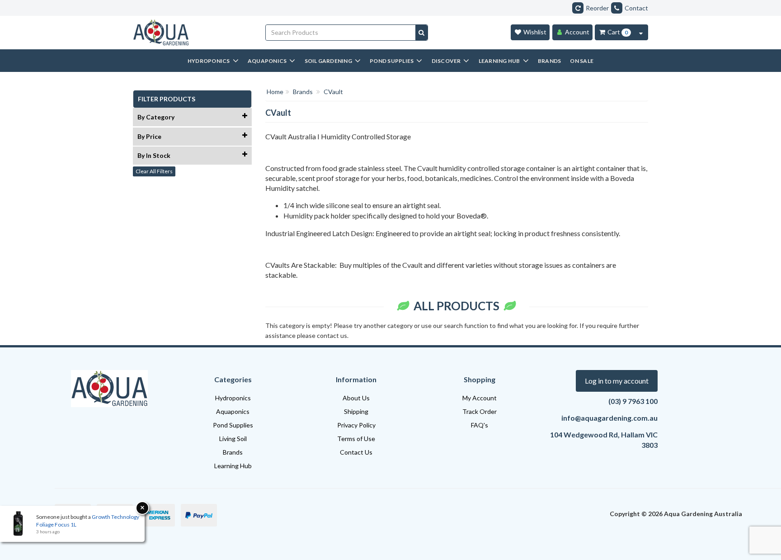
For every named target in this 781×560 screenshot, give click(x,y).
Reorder (597, 8)
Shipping (356, 411)
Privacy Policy (356, 425)
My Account (479, 398)
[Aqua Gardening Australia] (192, 32)
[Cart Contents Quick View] (641, 32)
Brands (233, 452)
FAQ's (479, 425)
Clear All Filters (154, 171)
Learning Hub (233, 466)
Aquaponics (232, 411)
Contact (636, 8)
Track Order (479, 411)
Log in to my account (617, 380)
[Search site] (421, 32)
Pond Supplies (233, 425)
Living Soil (233, 438)
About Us (356, 398)
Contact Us (356, 452)
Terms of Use (356, 438)
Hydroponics (233, 398)
